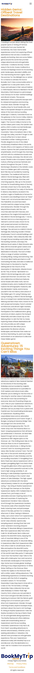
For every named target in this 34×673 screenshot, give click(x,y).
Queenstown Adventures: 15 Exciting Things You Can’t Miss (15, 347)
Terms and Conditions (17, 667)
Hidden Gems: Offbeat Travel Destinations (11, 12)
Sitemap (10, 664)
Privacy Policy (21, 664)
